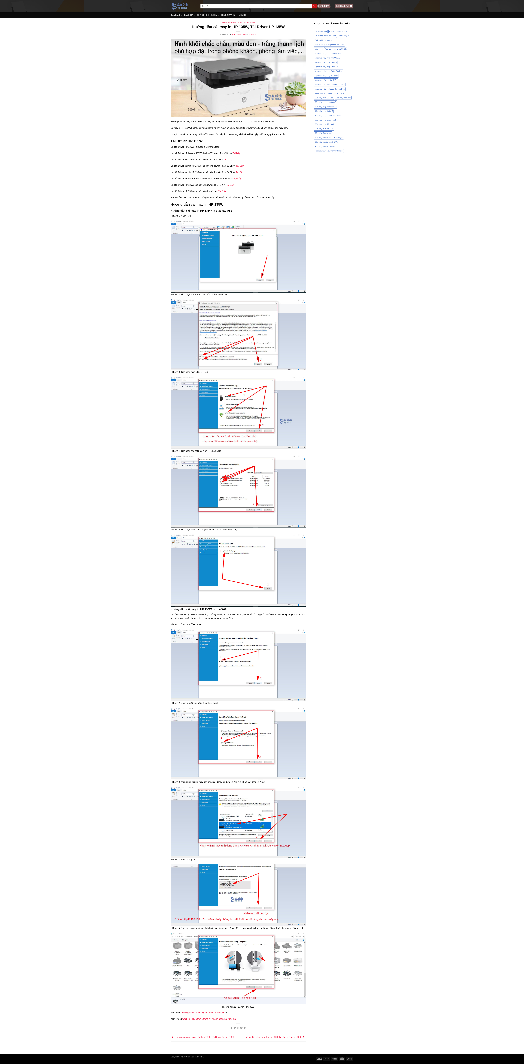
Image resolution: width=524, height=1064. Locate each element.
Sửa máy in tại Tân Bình (324, 124)
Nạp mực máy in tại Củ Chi (336, 49)
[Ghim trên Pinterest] (241, 1028)
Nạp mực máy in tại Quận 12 (326, 67)
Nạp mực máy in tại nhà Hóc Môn (328, 53)
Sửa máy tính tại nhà (323, 133)
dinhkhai (253, 35)
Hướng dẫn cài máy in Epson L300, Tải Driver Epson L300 (272, 1037)
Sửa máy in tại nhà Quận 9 (325, 102)
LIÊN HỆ (242, 15)
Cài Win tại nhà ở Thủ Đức (325, 36)
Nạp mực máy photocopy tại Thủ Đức (330, 89)
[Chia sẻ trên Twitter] (235, 1028)
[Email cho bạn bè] (238, 1028)
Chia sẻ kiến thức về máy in (233, 22)
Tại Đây (236, 153)
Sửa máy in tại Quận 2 (324, 111)
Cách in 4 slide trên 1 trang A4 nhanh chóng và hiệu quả (209, 1019)
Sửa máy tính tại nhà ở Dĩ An (326, 142)
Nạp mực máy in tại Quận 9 (326, 62)
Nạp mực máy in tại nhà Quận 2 (327, 58)
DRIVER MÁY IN (228, 15)
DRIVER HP (251, 22)
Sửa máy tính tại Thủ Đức (325, 146)
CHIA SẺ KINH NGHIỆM (207, 15)
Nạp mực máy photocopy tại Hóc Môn (330, 84)
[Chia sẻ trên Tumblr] (245, 1028)
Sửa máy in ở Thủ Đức (324, 129)
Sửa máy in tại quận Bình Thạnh (327, 116)
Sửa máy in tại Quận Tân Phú (326, 120)
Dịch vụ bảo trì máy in (323, 40)
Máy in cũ (318, 49)
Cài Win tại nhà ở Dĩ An (338, 31)
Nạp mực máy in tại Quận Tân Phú (328, 71)
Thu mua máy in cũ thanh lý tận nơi (329, 151)
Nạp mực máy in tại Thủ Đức (326, 76)
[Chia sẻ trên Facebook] (231, 1028)
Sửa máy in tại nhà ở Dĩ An (326, 107)
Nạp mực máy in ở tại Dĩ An (326, 80)
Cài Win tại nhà (321, 31)
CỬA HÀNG (175, 15)
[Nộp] (314, 6)
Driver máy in (344, 36)
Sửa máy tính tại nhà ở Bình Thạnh (329, 138)
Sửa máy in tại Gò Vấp (324, 98)
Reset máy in (320, 93)
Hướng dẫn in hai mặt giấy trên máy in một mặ (203, 1013)
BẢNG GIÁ (188, 15)
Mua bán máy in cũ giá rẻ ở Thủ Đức (329, 45)
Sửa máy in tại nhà (343, 98)
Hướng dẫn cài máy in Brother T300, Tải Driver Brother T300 (204, 1037)
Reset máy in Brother (336, 93)
